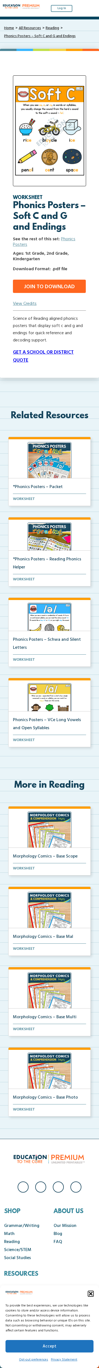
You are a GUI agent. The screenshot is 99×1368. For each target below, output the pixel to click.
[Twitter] (58, 1187)
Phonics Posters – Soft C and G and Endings (40, 36)
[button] (91, 1293)
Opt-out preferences (33, 1359)
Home (9, 28)
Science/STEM (17, 1250)
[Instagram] (41, 1187)
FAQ (58, 1242)
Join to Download (49, 286)
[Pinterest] (76, 1187)
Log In (61, 8)
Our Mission (65, 1225)
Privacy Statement (64, 1359)
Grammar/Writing (21, 1225)
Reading (52, 28)
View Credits (25, 303)
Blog (58, 1233)
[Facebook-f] (23, 1187)
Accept (49, 1346)
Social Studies (17, 1258)
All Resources (30, 28)
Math (9, 1233)
